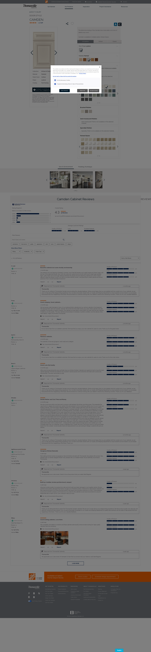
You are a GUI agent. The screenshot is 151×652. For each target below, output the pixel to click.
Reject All (82, 90)
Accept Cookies (94, 90)
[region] (76, 79)
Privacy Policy (82, 73)
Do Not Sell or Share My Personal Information (64, 76)
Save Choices (64, 90)
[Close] (99, 67)
